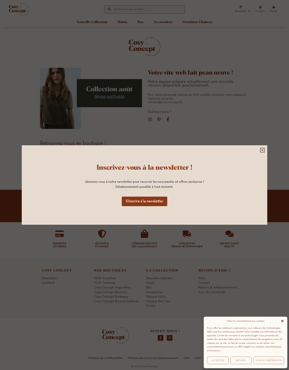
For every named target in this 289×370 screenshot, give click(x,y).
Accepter (218, 360)
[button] (282, 321)
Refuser (241, 360)
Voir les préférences (268, 360)
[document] (144, 185)
